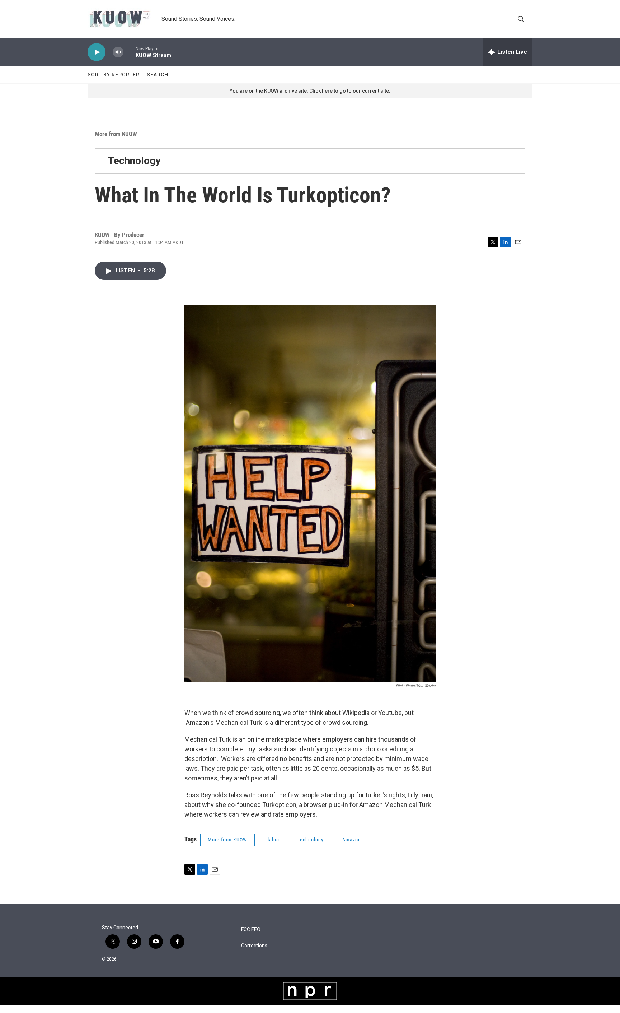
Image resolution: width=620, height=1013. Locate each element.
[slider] (129, 52)
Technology (134, 161)
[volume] (118, 52)
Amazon (351, 839)
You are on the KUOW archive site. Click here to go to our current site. (310, 91)
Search (157, 75)
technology (311, 839)
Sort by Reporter (114, 75)
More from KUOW (116, 133)
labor (274, 839)
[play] (96, 52)
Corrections (254, 945)
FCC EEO (250, 929)
